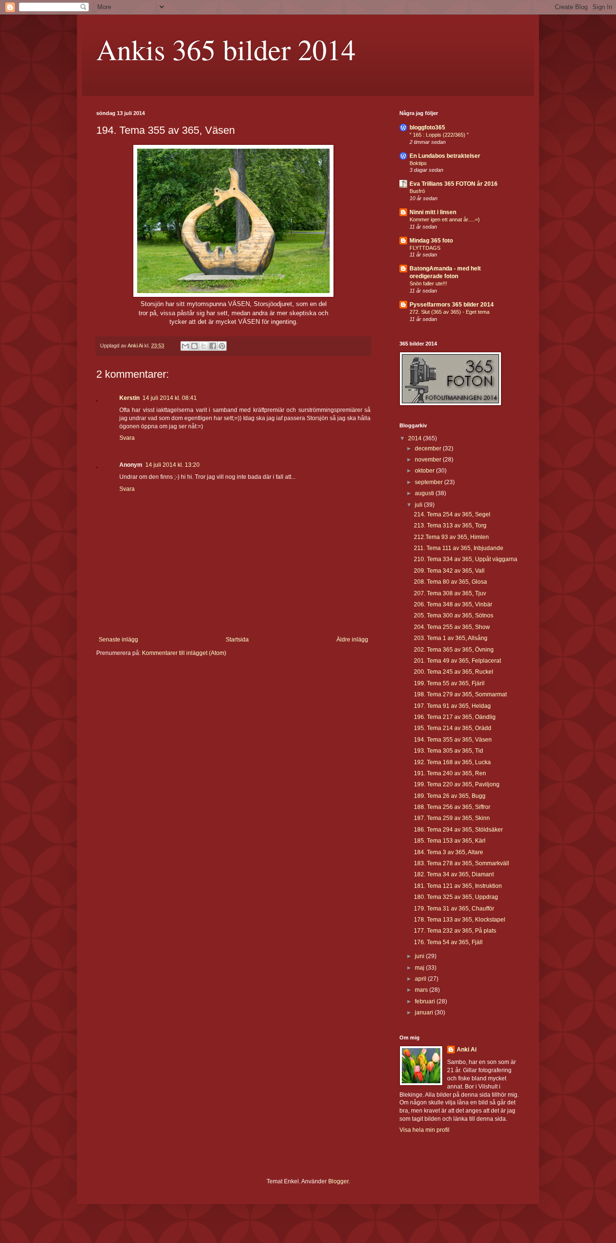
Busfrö (417, 191)
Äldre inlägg (352, 639)
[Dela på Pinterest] (222, 346)
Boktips (418, 163)
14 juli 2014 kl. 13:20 (172, 464)
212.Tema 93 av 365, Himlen (451, 537)
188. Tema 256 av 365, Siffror (452, 807)
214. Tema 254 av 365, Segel (452, 514)
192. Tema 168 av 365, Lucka (452, 762)
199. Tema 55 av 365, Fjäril (449, 683)
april (421, 978)
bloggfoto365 (427, 127)
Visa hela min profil (424, 1130)
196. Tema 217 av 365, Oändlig (455, 717)
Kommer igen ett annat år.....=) (445, 219)
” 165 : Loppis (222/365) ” (439, 135)
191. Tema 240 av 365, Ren (450, 773)
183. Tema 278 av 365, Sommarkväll (461, 863)
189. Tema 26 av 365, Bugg (450, 796)
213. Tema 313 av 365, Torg (450, 525)
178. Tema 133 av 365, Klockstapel (459, 919)
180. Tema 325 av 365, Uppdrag (456, 897)
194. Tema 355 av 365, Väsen (453, 739)
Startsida (237, 639)
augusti (425, 493)
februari (425, 1001)
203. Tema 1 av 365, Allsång (451, 638)
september (429, 482)
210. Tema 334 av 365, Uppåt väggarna (465, 559)
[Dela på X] (203, 346)
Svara (127, 438)
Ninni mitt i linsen (433, 212)
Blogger (338, 1181)
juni (420, 956)
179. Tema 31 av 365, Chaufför (454, 908)
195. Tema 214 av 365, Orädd (452, 728)
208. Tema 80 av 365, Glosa (450, 581)
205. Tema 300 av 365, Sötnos (453, 615)
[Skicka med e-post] (185, 346)
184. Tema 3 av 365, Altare (448, 852)
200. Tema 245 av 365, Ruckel (453, 671)
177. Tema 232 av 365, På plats (455, 930)
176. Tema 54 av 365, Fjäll (448, 942)
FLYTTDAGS (425, 248)
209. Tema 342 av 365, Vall (449, 570)
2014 (415, 438)
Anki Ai (466, 1049)
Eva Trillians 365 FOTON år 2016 (454, 183)
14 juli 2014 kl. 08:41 (169, 398)
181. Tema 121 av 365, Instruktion (458, 886)
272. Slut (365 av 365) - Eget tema (449, 312)
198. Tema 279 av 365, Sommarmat (460, 694)
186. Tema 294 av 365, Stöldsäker (458, 829)
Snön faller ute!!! (428, 283)
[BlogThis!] (194, 346)
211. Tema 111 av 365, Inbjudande (458, 548)
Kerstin (129, 398)
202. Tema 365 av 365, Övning (454, 649)
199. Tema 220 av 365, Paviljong (457, 784)
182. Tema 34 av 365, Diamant (454, 874)
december (429, 448)
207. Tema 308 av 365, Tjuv (450, 593)
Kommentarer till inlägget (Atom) (184, 653)
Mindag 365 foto (431, 240)
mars (422, 990)
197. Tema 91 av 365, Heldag (452, 706)
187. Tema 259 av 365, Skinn (452, 818)
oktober (425, 470)
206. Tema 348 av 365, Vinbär (453, 604)
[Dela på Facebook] (213, 346)
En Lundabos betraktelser (445, 156)
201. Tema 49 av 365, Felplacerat (457, 660)
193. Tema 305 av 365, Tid (448, 750)
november (429, 459)
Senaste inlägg (118, 639)
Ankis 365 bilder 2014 (226, 49)
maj (420, 967)
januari (425, 1012)
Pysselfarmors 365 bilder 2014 (452, 304)
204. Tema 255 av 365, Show (452, 627)
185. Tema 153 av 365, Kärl (450, 840)
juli (419, 504)
